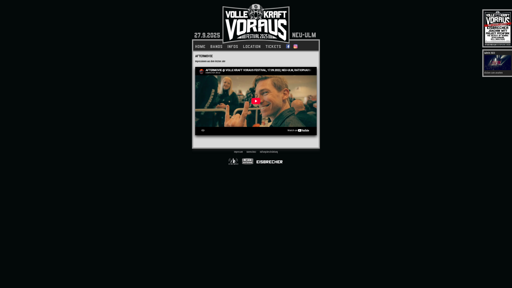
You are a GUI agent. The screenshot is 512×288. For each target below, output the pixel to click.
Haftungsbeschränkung (269, 152)
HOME (200, 46)
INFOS (232, 46)
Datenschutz (251, 152)
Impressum (238, 152)
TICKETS (273, 46)
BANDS (216, 46)
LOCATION (252, 46)
